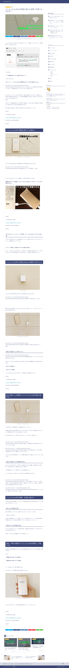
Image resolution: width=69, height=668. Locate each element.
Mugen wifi (51, 61)
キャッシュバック (54, 74)
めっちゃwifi (51, 64)
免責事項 (14, 666)
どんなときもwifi (52, 58)
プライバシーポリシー (8, 666)
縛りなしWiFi (52, 53)
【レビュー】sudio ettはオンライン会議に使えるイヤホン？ (56, 17)
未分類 (50, 81)
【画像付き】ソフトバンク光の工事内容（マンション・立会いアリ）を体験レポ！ (56, 22)
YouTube (55, 100)
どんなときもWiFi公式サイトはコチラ (13, 117)
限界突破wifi (51, 67)
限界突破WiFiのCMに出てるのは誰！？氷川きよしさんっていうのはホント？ (56, 37)
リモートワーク (52, 47)
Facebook (51, 100)
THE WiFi (51, 56)
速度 (51, 75)
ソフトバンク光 (52, 69)
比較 (50, 78)
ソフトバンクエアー (53, 50)
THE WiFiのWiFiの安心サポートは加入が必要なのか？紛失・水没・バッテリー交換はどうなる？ (56, 31)
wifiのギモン (7, 1)
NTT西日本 (48, 106)
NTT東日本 (48, 104)
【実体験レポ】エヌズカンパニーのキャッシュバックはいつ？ (56, 27)
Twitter (47, 100)
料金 (51, 71)
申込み (52, 73)
